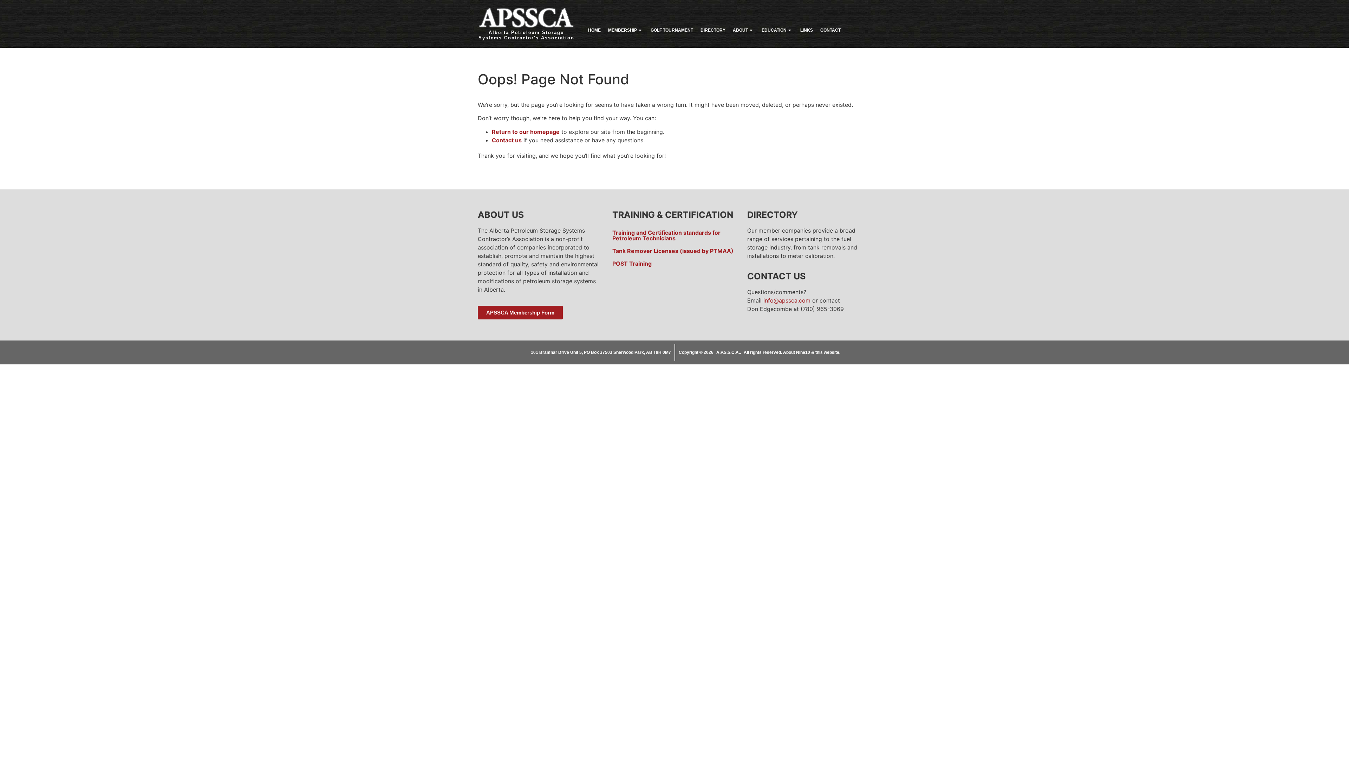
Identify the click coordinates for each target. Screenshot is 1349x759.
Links (806, 30)
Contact (830, 30)
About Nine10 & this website (811, 352)
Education (774, 30)
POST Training (632, 263)
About (740, 30)
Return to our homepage (526, 131)
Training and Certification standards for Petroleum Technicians (666, 235)
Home (594, 30)
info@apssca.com (786, 300)
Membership (622, 30)
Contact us (507, 140)
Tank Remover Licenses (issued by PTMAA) (673, 250)
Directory (712, 30)
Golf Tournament (672, 30)
